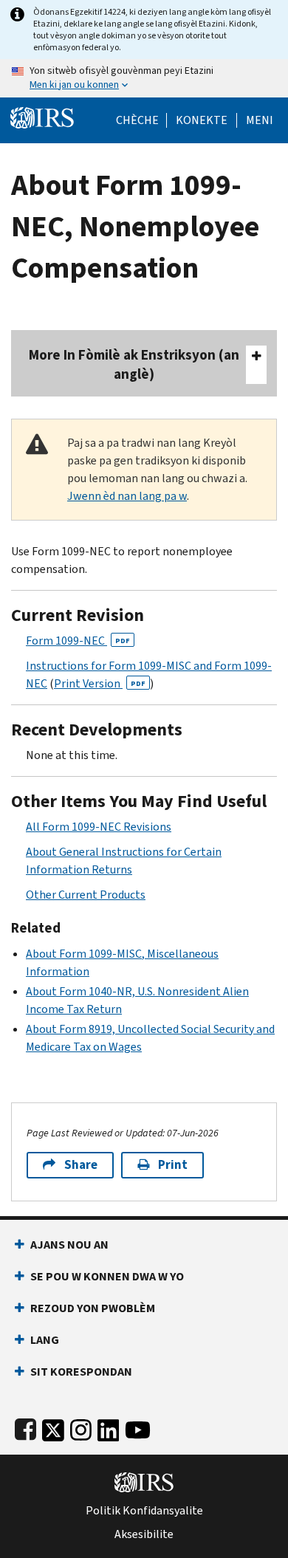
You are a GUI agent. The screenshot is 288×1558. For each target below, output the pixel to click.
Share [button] (80, 1164)
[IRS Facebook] (25, 1427)
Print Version (99, 683)
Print (173, 1164)
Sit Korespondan (81, 1371)
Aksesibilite (144, 1534)
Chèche (137, 120)
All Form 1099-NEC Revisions (98, 826)
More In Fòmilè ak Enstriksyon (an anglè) (134, 364)
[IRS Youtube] (138, 1427)
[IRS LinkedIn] (108, 1427)
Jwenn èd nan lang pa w (127, 496)
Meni (259, 120)
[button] (201, 120)
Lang (44, 1340)
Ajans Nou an (69, 1244)
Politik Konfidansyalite (144, 1510)
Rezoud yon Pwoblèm (92, 1308)
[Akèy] (42, 116)
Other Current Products (85, 894)
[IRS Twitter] (53, 1427)
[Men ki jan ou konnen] (144, 78)
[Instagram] (81, 1427)
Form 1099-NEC (78, 640)
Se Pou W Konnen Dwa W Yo (107, 1276)
